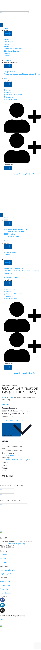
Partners (3, 558)
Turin (29, 460)
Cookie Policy (5, 585)
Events (11, 397)
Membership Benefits (7, 570)
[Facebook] (2, 599)
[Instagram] (2, 610)
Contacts (3, 562)
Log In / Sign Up (6, 574)
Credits (2, 620)
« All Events (6, 404)
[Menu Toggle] (1, 25)
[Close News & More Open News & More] (8, 84)
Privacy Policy (5, 589)
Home (4, 397)
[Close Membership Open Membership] (8, 168)
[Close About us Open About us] (8, 33)
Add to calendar (7, 435)
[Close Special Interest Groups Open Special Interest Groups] (8, 66)
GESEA (8, 460)
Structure (3, 555)
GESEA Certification (13, 455)
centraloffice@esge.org (16, 544)
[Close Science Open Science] (8, 246)
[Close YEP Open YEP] (8, 262)
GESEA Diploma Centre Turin (12, 420)
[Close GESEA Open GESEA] (8, 223)
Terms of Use (5, 581)
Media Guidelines (6, 593)
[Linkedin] (2, 605)
